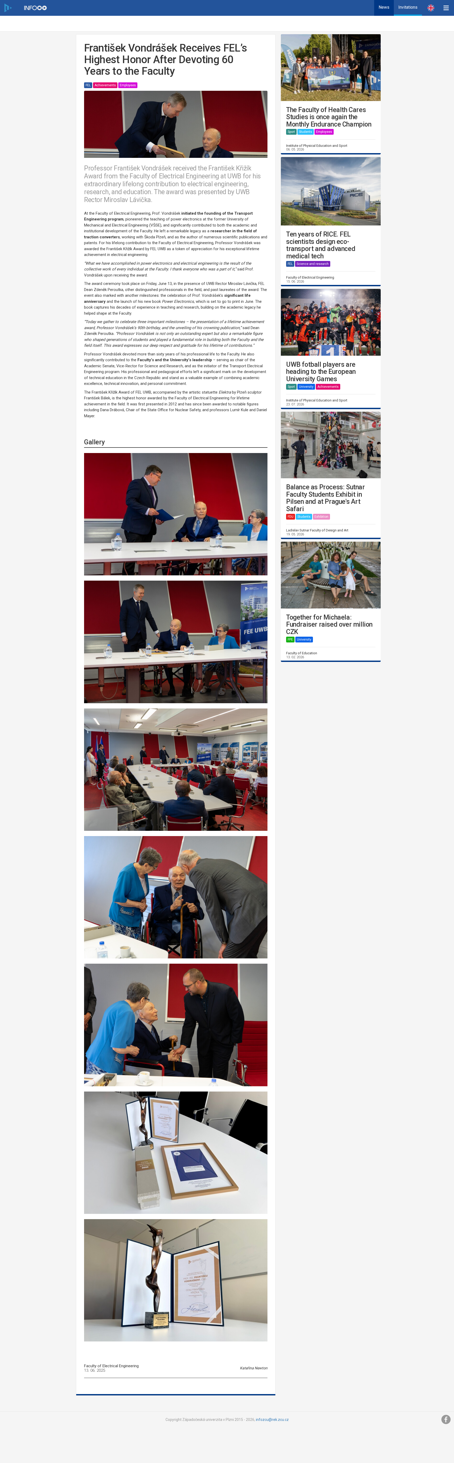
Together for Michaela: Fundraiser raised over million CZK (329, 625)
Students (305, 132)
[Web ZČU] (8, 8)
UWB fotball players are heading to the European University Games (321, 372)
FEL (88, 85)
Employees (128, 85)
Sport (291, 132)
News (384, 7)
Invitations (407, 7)
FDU (290, 517)
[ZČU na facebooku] (446, 1419)
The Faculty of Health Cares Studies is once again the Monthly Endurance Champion (329, 117)
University (306, 387)
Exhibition (321, 517)
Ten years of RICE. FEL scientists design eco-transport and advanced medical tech (320, 245)
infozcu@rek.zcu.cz (272, 1419)
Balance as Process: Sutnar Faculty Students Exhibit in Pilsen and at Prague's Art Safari (325, 498)
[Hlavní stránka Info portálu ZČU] (35, 8)
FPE (290, 639)
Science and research (313, 264)
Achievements (105, 85)
